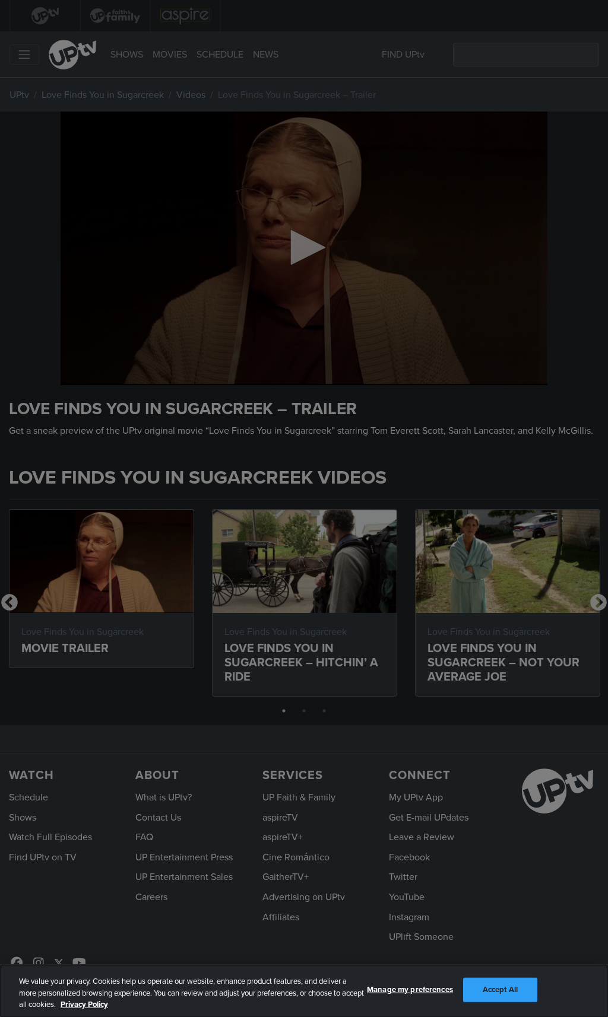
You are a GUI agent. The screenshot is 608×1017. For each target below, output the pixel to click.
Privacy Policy (84, 1004)
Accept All (500, 989)
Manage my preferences (410, 989)
